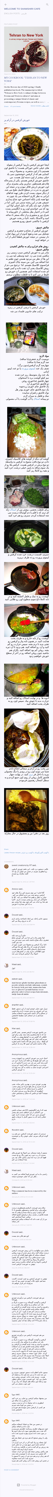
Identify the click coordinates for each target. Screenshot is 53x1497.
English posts (12, 13)
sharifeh (15, 1005)
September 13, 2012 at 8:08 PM (23, 924)
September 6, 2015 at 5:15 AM (22, 1387)
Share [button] (6, 106)
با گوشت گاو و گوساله (42, 853)
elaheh (15, 979)
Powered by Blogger (28, 1485)
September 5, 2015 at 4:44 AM (23, 1324)
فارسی (23, 13)
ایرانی (23, 853)
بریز (31, 774)
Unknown (16, 1106)
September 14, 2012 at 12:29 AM (23, 1073)
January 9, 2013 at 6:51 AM (21, 1240)
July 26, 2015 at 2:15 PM (20, 1287)
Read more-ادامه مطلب (40, 106)
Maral (14, 964)
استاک (13, 509)
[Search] (47, 4)
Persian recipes (15, 853)
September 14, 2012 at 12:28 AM (23, 1047)
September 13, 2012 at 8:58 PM (23, 998)
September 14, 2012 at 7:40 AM (23, 1099)
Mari (14, 1028)
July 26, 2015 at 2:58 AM (20, 1268)
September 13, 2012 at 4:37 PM (23, 882)
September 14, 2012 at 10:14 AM (23, 1142)
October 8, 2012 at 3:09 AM (22, 1180)
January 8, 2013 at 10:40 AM (22, 1197)
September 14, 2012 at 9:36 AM (23, 1123)
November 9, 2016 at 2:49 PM (23, 1464)
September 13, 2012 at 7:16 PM (23, 908)
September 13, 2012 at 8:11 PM (23, 957)
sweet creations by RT (22, 865)
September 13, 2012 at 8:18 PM (23, 972)
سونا (13, 1394)
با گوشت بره (30, 853)
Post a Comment (11, 1470)
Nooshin (15, 1130)
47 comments (15, 106)
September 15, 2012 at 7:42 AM (23, 1163)
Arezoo (15, 889)
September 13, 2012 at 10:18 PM (23, 1021)
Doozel (15, 915)
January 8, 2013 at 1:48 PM (22, 1225)
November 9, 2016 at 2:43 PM (23, 1413)
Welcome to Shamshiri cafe (22, 9)
